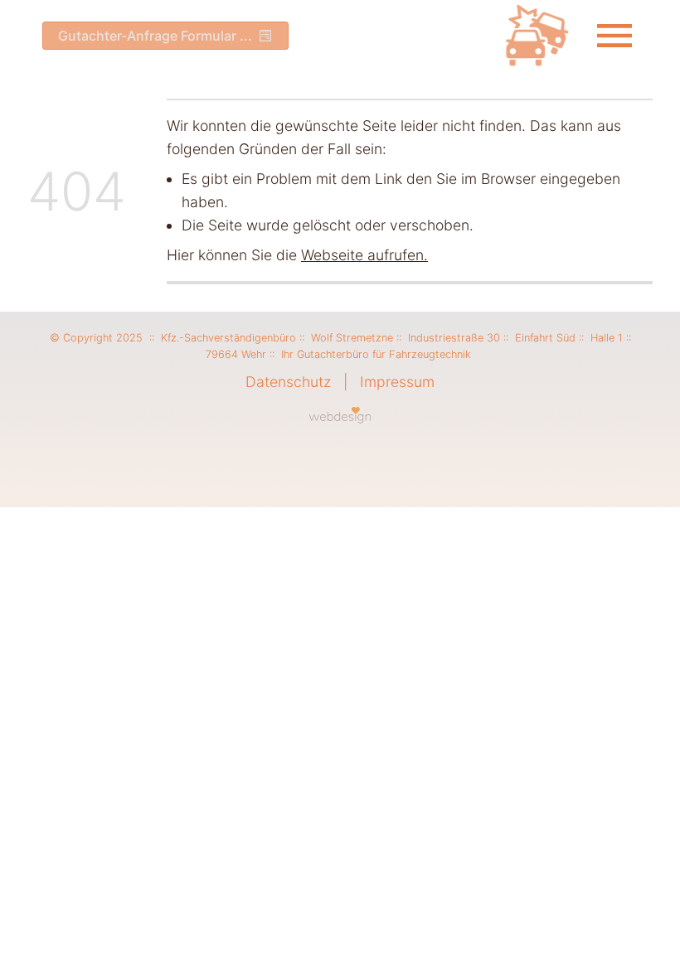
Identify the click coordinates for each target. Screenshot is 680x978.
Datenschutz (288, 381)
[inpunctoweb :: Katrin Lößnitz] (340, 414)
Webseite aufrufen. (364, 255)
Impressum (397, 381)
